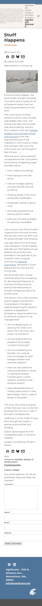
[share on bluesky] (17, 57)
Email (7, 523)
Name (7, 512)
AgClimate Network (29, 23)
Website (7, 533)
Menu (38, 16)
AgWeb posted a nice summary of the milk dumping (20, 133)
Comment (9, 484)
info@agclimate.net (18, 583)
